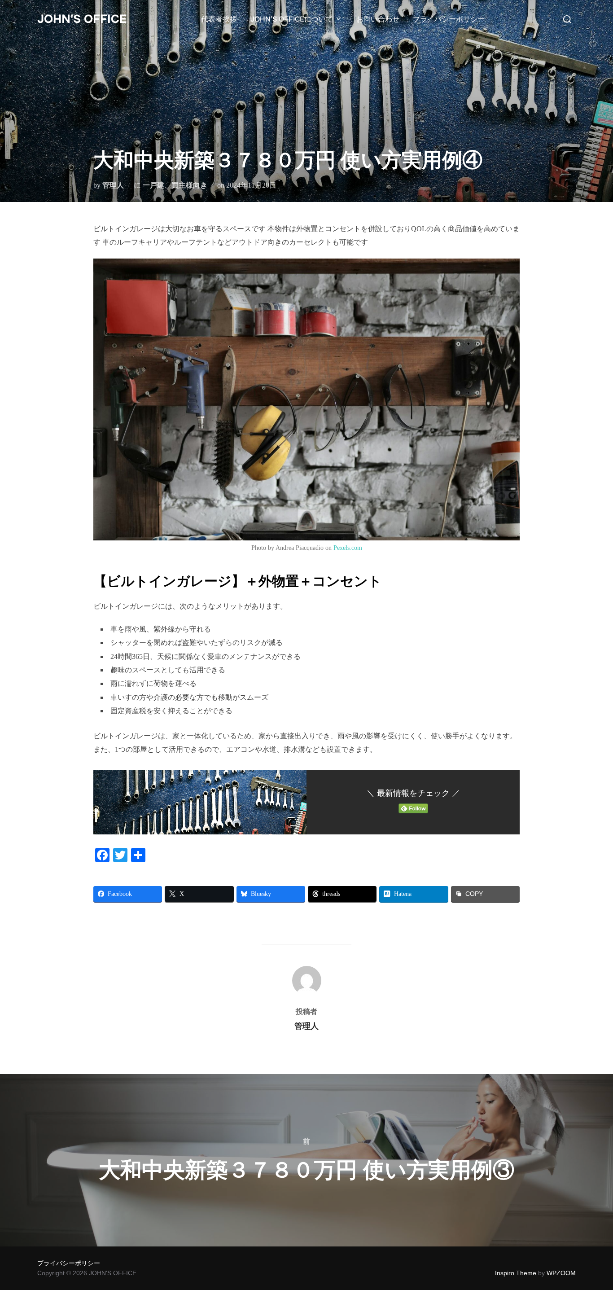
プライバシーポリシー (449, 19)
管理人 (113, 185)
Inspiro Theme (515, 1273)
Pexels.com (347, 547)
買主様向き (189, 185)
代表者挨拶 (219, 19)
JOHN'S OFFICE (82, 19)
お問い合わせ (377, 19)
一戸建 (153, 185)
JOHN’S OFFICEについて (291, 19)
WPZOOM (561, 1273)
